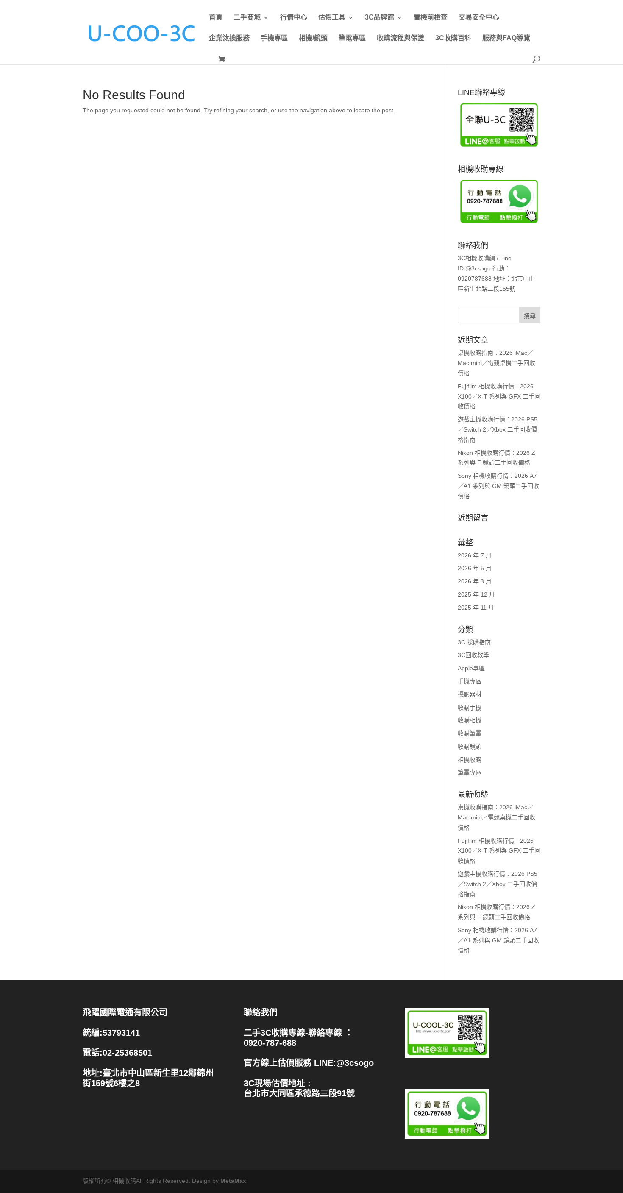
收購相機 (469, 720)
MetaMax (233, 1180)
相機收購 (469, 759)
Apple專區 (471, 668)
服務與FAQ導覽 (506, 38)
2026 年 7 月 (475, 555)
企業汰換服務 (229, 38)
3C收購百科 (453, 38)
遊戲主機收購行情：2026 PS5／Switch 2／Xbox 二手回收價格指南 (497, 429)
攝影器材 (469, 694)
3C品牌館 (379, 17)
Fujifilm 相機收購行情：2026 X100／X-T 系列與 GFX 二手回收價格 (499, 396)
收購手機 (469, 707)
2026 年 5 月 (475, 568)
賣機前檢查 (431, 17)
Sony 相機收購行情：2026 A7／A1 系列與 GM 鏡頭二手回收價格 (498, 485)
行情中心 (293, 17)
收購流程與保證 (400, 38)
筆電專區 (352, 38)
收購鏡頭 (469, 746)
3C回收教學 (473, 655)
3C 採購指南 (474, 642)
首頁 (215, 17)
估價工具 (331, 17)
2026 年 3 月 (475, 581)
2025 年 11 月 (476, 607)
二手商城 (247, 17)
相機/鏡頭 (313, 38)
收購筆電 (469, 733)
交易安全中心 (479, 17)
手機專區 (274, 38)
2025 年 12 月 (476, 594)
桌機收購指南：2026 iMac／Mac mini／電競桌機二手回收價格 (496, 362)
